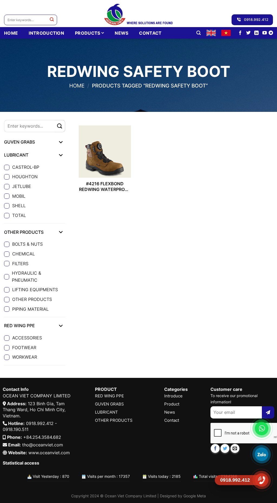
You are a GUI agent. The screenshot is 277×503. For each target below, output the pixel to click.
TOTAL (19, 215)
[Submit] (52, 20)
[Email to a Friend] (234, 448)
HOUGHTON (25, 176)
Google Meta (194, 496)
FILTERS (20, 263)
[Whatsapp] (261, 428)
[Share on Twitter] (224, 448)
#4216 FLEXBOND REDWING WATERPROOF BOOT (104, 186)
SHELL (19, 205)
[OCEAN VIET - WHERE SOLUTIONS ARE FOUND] (138, 13)
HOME (11, 33)
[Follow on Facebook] (240, 33)
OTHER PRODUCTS (32, 299)
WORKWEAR (24, 357)
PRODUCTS (87, 33)
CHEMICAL (23, 254)
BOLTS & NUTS (27, 244)
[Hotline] (261, 480)
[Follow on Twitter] (248, 33)
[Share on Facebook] (215, 448)
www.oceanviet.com (49, 452)
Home (76, 85)
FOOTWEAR (24, 347)
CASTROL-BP (25, 167)
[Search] (198, 33)
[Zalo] (261, 454)
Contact (150, 33)
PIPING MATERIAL (30, 309)
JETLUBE (21, 186)
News (121, 33)
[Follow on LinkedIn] (256, 33)
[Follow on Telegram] (271, 33)
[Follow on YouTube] (264, 33)
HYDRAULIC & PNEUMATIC (26, 276)
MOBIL (18, 196)
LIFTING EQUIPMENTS (35, 289)
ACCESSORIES (27, 337)
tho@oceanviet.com (42, 444)
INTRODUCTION (46, 33)
